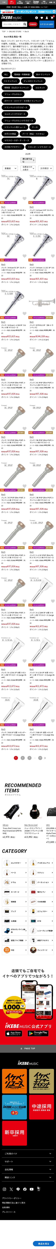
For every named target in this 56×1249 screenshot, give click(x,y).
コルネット (40, 87)
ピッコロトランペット (33, 81)
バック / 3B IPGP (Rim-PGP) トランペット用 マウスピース (42, 498)
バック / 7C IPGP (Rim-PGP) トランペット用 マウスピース (13, 383)
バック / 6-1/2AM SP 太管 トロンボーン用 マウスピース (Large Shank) (42, 614)
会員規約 (6, 1207)
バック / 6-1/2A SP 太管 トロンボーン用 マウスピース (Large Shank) (42, 674)
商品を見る (43, 1243)
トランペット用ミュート (15, 127)
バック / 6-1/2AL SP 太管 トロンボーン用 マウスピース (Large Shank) (13, 674)
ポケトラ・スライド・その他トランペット (22, 100)
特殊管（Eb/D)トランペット (16, 87)
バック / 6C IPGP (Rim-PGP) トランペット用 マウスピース (42, 383)
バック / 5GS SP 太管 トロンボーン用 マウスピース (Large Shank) (13, 734)
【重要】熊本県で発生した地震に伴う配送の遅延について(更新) (28, 7)
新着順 (8, 168)
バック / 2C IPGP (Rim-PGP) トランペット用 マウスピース (13, 556)
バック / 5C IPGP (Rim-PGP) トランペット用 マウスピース (13, 441)
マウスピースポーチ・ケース (16, 140)
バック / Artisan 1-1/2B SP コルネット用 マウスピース (13, 326)
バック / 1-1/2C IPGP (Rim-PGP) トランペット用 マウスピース (42, 556)
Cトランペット (10, 81)
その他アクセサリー (13, 147)
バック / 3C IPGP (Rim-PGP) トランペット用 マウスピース (13, 498)
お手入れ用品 (10, 133)
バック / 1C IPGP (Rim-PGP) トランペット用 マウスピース (13, 613)
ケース (35, 127)
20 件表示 (44, 168)
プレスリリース (8, 1212)
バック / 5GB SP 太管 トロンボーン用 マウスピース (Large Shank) (42, 734)
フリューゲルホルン (13, 94)
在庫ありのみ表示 (27, 168)
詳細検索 (33, 24)
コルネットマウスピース (14, 114)
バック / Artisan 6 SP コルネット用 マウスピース (41, 211)
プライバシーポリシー (11, 1198)
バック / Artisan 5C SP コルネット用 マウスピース (13, 268)
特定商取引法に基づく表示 (13, 1203)
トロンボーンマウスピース (39, 147)
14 (40, 758)
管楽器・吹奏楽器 (22, 74)
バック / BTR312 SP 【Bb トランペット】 (41, 326)
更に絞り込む (27, 160)
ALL (6, 74)
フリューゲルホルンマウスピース (18, 120)
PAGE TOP (29, 1048)
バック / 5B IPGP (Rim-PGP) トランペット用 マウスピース (42, 441)
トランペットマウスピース (15, 107)
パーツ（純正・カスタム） (33, 133)
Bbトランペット (43, 74)
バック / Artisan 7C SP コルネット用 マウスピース (13, 211)
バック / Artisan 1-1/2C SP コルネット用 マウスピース (42, 268)
